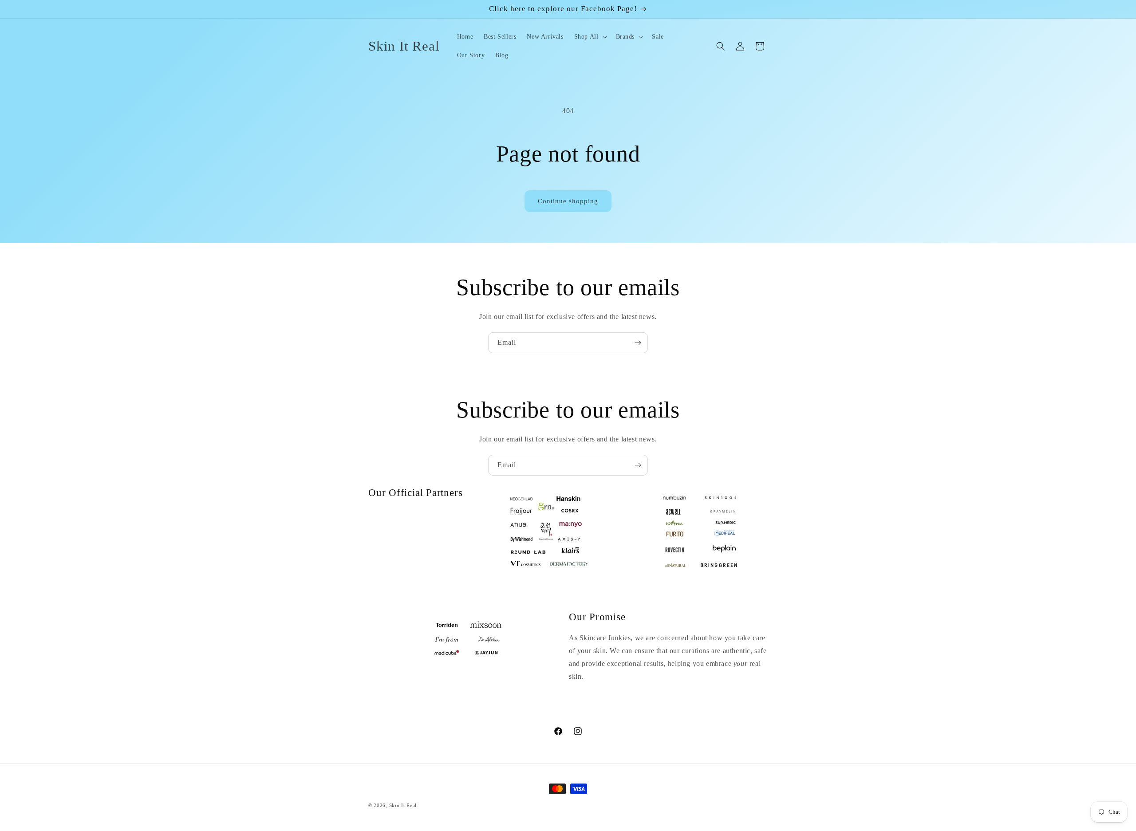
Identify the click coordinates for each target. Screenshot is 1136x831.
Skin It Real (403, 805)
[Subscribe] (637, 342)
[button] (590, 37)
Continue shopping (568, 201)
